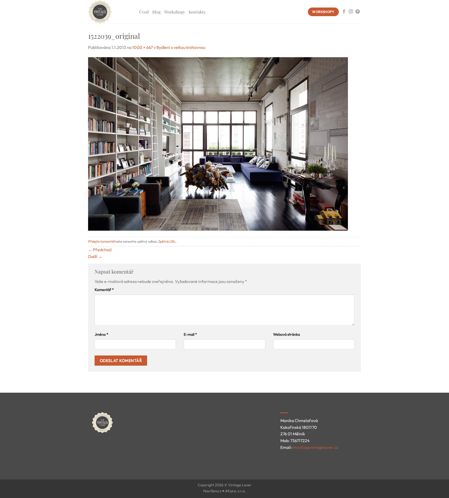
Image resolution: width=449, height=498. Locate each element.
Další (95, 256)
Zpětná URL (167, 241)
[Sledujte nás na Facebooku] (344, 11)
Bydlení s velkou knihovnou (180, 47)
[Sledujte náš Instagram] (351, 11)
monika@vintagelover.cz (315, 447)
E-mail (190, 334)
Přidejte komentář (101, 241)
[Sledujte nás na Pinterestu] (357, 11)
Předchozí (100, 249)
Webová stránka (286, 334)
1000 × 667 (142, 47)
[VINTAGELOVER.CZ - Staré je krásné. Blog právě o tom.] (109, 12)
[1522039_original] (218, 143)
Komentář (104, 289)
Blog (156, 12)
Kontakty (197, 12)
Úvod (144, 12)
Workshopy (174, 12)
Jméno (101, 334)
